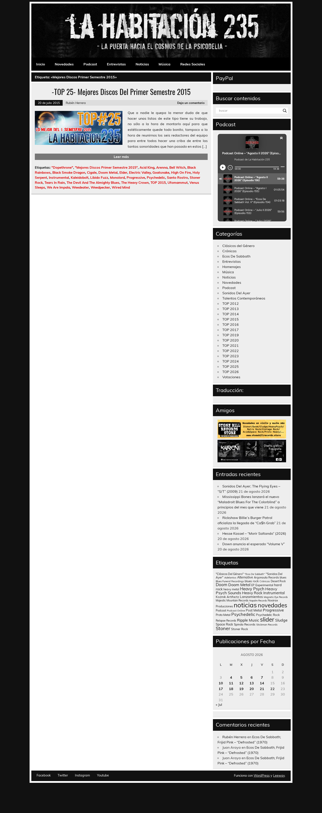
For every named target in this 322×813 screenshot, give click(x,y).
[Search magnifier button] (285, 111)
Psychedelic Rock (268, 615)
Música (164, 64)
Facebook (44, 775)
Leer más (121, 156)
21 (262, 689)
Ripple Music (248, 620)
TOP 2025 (230, 366)
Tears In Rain (54, 182)
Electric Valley (140, 172)
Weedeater (80, 187)
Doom (221, 584)
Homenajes (231, 267)
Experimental (264, 585)
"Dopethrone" (62, 167)
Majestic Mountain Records (232, 600)
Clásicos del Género (238, 246)
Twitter (63, 775)
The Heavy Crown (135, 182)
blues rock (252, 581)
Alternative (245, 577)
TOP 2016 (230, 324)
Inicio (40, 64)
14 (262, 683)
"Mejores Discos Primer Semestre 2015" (106, 167)
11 (231, 683)
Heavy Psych (252, 588)
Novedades (64, 64)
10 (221, 683)
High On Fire (181, 172)
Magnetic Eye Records (276, 597)
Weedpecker (100, 187)
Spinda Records (244, 624)
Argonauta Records (266, 577)
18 (231, 689)
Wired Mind (121, 187)
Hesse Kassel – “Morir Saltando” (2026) (254, 533)
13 (251, 683)
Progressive (136, 177)
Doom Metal (108, 172)
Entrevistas (116, 64)
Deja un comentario (191, 103)
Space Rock (224, 624)
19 (241, 689)
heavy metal (231, 589)
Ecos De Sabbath (236, 256)
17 (221, 689)
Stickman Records (267, 624)
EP (253, 585)
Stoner (223, 628)
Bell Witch (177, 167)
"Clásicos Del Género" (230, 574)
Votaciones (231, 377)
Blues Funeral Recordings (230, 581)
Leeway (279, 776)
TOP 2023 (230, 356)
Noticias (142, 64)
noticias (245, 605)
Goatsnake (160, 172)
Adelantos (230, 577)
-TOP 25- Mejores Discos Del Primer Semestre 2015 (121, 91)
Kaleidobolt (79, 177)
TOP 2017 (230, 330)
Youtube (103, 775)
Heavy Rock (252, 592)
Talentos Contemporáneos (243, 298)
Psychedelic (156, 177)
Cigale (92, 172)
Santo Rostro (177, 177)
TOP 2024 (230, 361)
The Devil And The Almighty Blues (93, 182)
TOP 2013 (230, 309)
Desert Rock (278, 581)
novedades (272, 605)
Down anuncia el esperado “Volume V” (253, 544)
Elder (123, 172)
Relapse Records (226, 620)
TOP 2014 (230, 314)
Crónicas (229, 251)
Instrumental (59, 177)
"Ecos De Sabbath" (254, 574)
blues (283, 577)
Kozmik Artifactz (227, 597)
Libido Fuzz (99, 177)
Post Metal (254, 610)
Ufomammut (178, 182)
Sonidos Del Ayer (236, 293)
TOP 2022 (230, 351)
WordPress (262, 776)
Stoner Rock (239, 629)
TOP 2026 (230, 372)
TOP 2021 (230, 345)
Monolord (117, 177)
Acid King (147, 167)
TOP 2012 (230, 303)
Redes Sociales (192, 64)
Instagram (82, 775)
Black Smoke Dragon (68, 172)
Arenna (162, 167)
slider (267, 619)
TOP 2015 (158, 182)
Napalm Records (258, 600)
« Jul (219, 704)
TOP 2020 (230, 340)
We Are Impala (58, 187)
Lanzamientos (251, 596)
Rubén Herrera (76, 103)
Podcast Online (236, 610)
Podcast (90, 64)
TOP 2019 (230, 335)
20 (251, 689)
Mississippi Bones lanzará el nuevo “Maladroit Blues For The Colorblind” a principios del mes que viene (249, 501)
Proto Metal (223, 615)
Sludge (281, 620)
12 (241, 683)
